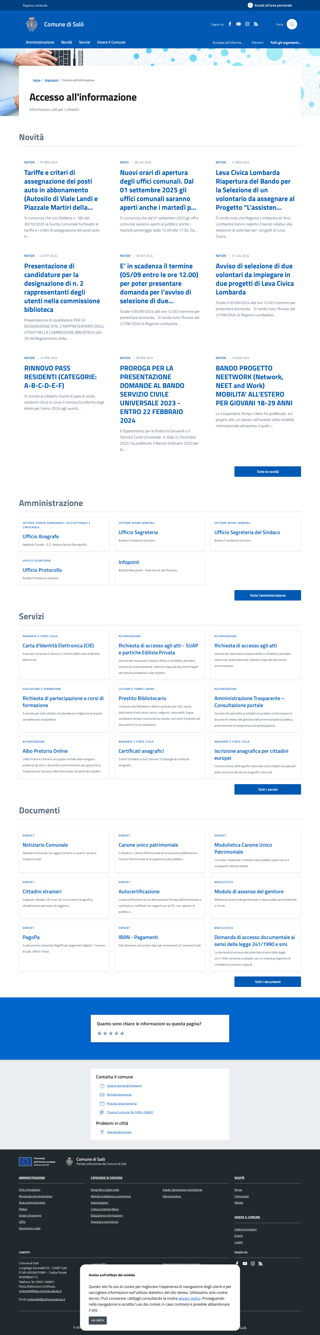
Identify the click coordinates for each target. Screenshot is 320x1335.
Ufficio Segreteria (138, 532)
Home (36, 80)
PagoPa (31, 937)
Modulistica (223, 882)
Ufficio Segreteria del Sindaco (247, 532)
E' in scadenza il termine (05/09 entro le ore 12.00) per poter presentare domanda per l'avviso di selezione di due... (159, 283)
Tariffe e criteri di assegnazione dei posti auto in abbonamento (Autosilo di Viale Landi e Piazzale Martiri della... (61, 189)
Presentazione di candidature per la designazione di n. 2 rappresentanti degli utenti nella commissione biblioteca (62, 288)
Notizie (238, 1202)
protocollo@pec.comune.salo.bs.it (40, 1291)
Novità (239, 1177)
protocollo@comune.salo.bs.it (46, 1299)
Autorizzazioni (130, 636)
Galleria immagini (245, 1229)
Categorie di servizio (106, 1177)
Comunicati (241, 1196)
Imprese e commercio (104, 1221)
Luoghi (238, 1242)
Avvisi (238, 1189)
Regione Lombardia (35, 5)
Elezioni (257, 42)
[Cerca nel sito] (292, 24)
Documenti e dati (29, 1228)
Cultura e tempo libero (136, 689)
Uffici (22, 1221)
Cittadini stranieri (42, 891)
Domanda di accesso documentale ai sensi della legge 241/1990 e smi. (254, 940)
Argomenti (51, 80)
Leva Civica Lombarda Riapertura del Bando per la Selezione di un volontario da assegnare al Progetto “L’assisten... (255, 189)
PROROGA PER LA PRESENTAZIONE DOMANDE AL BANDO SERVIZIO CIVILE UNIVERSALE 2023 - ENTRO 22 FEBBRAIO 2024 (152, 394)
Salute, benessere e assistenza (182, 1189)
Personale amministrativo (35, 1196)
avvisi (124, 162)
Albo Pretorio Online (45, 751)
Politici (23, 1209)
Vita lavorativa (172, 1196)
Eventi (238, 1235)
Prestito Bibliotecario (142, 698)
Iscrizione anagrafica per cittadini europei (251, 754)
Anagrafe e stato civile (40, 636)
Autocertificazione (139, 891)
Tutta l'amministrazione (268, 595)
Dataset (28, 835)
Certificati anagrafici (141, 751)
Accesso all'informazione (230, 42)
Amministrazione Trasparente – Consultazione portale (249, 701)
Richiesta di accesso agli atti (245, 645)
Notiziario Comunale (45, 845)
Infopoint (129, 562)
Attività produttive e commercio (111, 1196)
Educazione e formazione (42, 689)
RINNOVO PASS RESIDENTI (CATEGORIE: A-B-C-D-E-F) (60, 377)
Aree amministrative (32, 1202)
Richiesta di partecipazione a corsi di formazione (63, 701)
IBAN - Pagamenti (138, 937)
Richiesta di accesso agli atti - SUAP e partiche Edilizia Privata (158, 648)
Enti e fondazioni (29, 1189)
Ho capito (97, 1320)
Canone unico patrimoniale (148, 845)
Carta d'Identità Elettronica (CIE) (58, 645)
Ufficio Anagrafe (41, 536)
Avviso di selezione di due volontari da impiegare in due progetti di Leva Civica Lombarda (255, 279)
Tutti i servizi (268, 789)
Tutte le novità (268, 471)
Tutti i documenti (268, 981)
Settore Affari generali (137, 523)
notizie (29, 162)
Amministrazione (32, 1177)
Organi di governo (30, 1215)
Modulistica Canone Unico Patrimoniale (243, 848)
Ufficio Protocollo (42, 570)
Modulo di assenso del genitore (249, 891)
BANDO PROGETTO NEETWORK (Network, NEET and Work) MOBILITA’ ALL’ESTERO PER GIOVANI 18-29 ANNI (254, 385)
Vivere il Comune (247, 1217)
